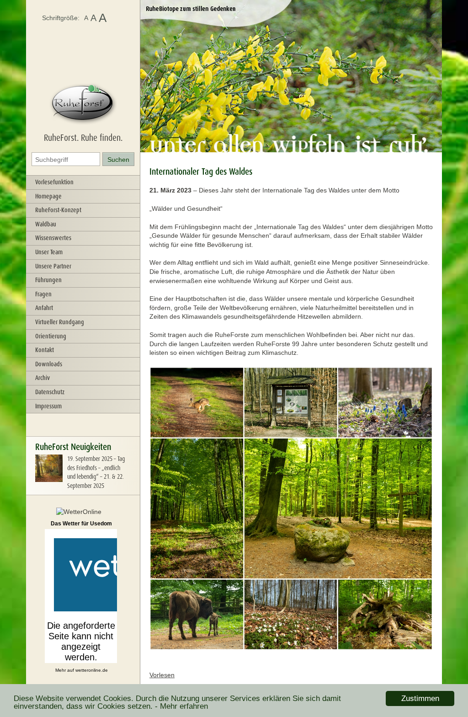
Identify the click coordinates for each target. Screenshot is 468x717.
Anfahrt (44, 308)
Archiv (42, 378)
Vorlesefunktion (54, 182)
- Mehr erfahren (181, 706)
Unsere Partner (53, 266)
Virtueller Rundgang (59, 322)
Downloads (48, 364)
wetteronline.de (91, 670)
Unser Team (49, 252)
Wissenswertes (53, 238)
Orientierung (50, 336)
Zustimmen (420, 698)
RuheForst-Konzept (58, 210)
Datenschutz (49, 392)
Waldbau (45, 224)
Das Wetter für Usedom (81, 523)
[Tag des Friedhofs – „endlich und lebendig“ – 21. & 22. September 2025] (49, 480)
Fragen (43, 294)
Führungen (48, 280)
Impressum (48, 406)
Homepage (48, 196)
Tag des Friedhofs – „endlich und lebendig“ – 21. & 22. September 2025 (96, 472)
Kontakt (44, 350)
